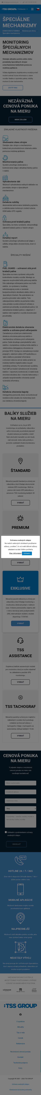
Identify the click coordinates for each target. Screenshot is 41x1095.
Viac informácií (15, 553)
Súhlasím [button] (27, 553)
